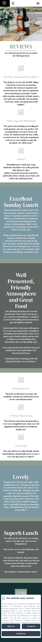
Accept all (31, 626)
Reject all (10, 626)
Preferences (21, 634)
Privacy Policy (34, 622)
